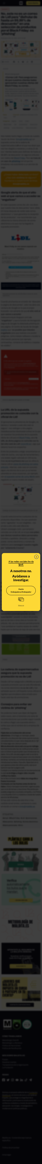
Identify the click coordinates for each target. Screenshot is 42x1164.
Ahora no (21, 605)
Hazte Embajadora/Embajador (21, 590)
